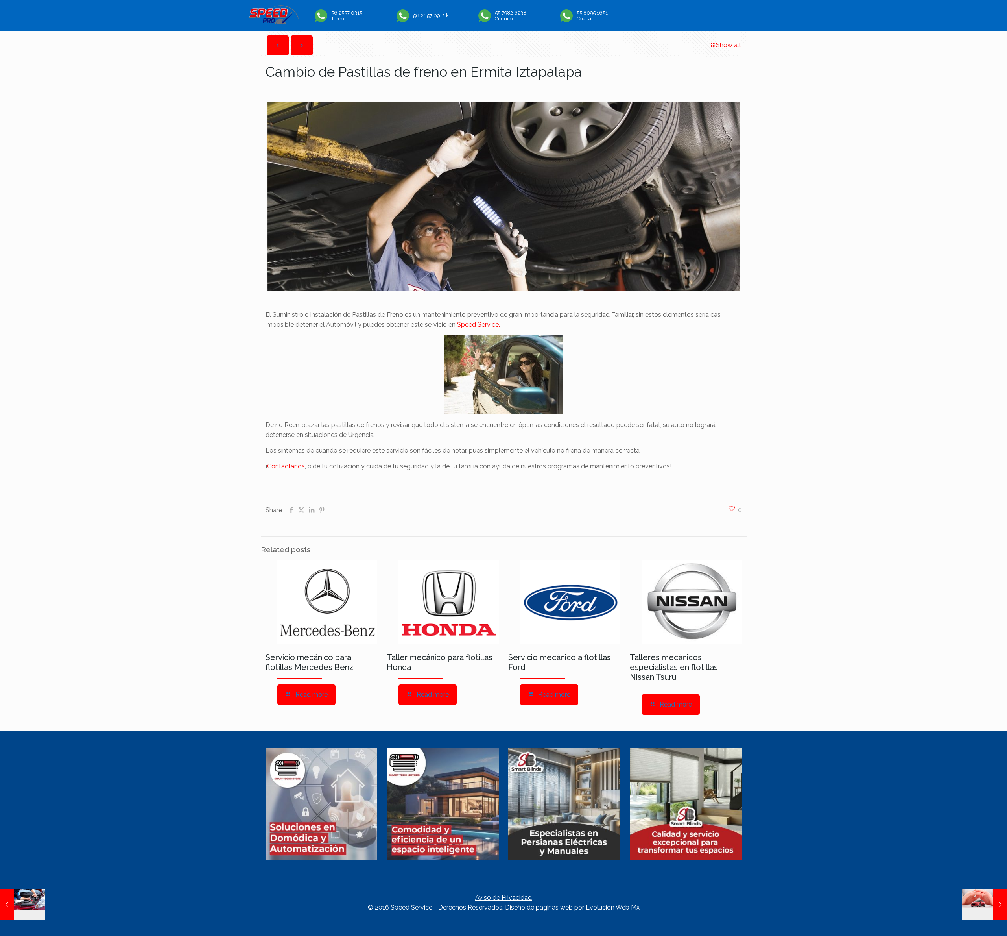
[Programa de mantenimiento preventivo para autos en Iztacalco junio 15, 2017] (22, 904)
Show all (728, 45)
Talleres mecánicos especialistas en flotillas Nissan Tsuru (674, 667)
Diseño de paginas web (539, 907)
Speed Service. (478, 324)
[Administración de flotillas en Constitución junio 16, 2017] (984, 904)
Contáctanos (286, 466)
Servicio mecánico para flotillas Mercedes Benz (309, 662)
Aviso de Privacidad (503, 897)
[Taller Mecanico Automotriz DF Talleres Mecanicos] (274, 22)
